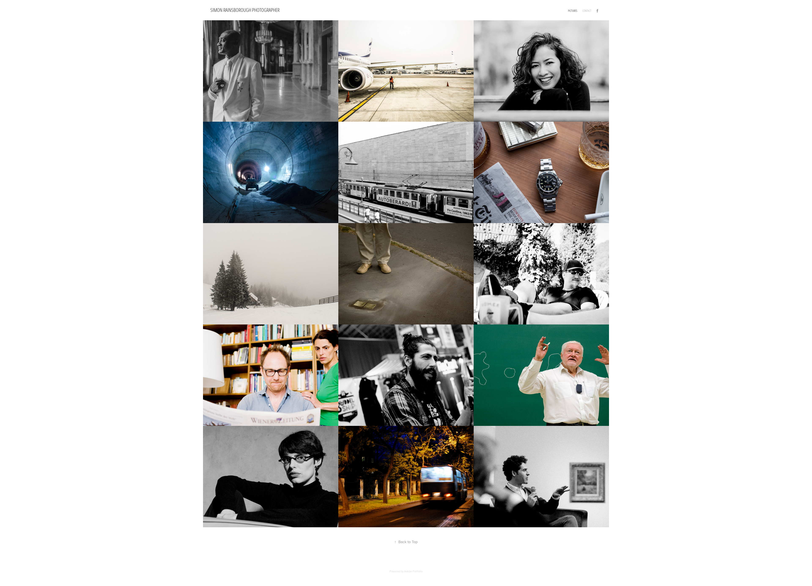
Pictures (572, 11)
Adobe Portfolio (413, 571)
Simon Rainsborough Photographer (245, 10)
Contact (586, 11)
